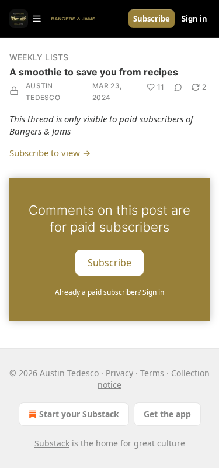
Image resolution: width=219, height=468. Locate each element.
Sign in (194, 18)
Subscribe (151, 18)
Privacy (119, 372)
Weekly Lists (38, 57)
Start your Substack (79, 413)
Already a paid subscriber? (109, 292)
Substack (51, 443)
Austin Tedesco (43, 91)
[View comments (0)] (178, 87)
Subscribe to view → (50, 153)
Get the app (167, 413)
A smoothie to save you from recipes (93, 72)
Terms (152, 372)
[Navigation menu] (25, 18)
